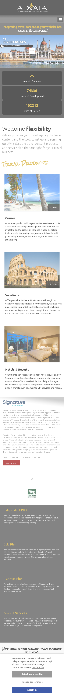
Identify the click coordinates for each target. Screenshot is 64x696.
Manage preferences (32, 682)
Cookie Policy (38, 667)
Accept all (32, 690)
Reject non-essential (32, 674)
